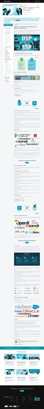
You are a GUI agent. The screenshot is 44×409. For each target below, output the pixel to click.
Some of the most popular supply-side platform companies (33, 217)
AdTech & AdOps (18, 20)
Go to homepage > (28, 1)
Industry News (36, 20)
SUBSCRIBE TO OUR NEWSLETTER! (8, 25)
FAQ (16, 400)
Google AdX (19, 74)
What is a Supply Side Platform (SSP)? (8, 37)
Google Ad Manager (19, 18)
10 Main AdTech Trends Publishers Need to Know (8, 71)
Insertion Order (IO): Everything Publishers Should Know (8, 65)
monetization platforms (29, 236)
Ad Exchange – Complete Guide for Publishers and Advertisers (8, 69)
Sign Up (27, 162)
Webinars (17, 399)
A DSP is (15, 73)
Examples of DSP (7, 35)
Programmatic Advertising (8, 20)
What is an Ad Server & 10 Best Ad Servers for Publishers (8, 73)
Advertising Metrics (31, 20)
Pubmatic (17, 295)
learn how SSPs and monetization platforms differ (20, 237)
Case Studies (9, 18)
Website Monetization (36, 18)
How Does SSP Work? (8, 38)
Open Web (27, 268)
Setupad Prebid (16, 335)
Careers (23, 400)
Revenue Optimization (30, 18)
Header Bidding (14, 18)
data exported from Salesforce (18, 299)
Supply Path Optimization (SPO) (18, 272)
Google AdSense (25, 18)
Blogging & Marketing (25, 20)
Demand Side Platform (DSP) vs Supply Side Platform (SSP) (8, 31)
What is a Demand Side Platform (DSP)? (8, 33)
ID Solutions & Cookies (7, 81)
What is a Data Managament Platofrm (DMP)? (8, 42)
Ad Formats (13, 20)
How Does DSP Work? (8, 34)
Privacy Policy (23, 399)
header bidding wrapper (37, 333)
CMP (10, 399)
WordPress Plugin (12, 400)
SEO (21, 20)
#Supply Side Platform (25, 14)
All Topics (6, 18)
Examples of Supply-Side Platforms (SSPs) (8, 40)
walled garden (38, 267)
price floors (22, 200)
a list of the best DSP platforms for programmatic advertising (23, 157)
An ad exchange (16, 82)
